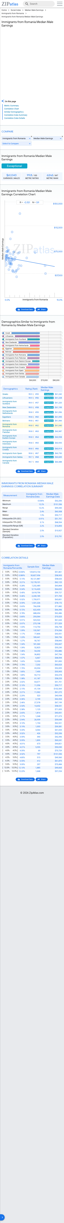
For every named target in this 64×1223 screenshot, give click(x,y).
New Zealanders (9, 407)
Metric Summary (11, 105)
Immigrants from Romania (13, 13)
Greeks (5, 394)
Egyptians (6, 417)
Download (56, 198)
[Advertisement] (32, 64)
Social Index (16, 10)
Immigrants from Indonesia (9, 443)
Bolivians (6, 421)
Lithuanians (7, 398)
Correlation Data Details (14, 118)
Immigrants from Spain (12, 453)
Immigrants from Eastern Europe (9, 437)
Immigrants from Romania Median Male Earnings (22, 17)
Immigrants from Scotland (9, 402)
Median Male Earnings (34, 10)
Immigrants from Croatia (9, 448)
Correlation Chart (11, 109)
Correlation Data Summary (15, 115)
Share (43, 309)
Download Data (27, 309)
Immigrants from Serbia (12, 457)
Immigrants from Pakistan (9, 431)
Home (4, 10)
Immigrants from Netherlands (9, 412)
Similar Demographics (14, 112)
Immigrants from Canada (9, 462)
